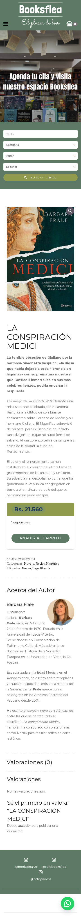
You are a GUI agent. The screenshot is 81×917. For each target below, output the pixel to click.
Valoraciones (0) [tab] (29, 762)
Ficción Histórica (47, 563)
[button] (70, 211)
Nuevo (26, 568)
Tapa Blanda (41, 568)
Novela (29, 563)
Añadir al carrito (40, 538)
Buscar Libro (42, 177)
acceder (24, 826)
